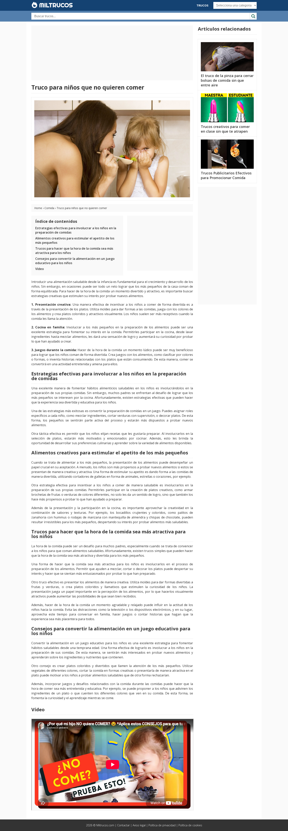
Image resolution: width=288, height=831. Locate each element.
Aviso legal (139, 825)
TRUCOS (202, 5)
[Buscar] (253, 16)
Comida (49, 208)
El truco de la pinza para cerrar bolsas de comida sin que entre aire (227, 80)
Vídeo (39, 269)
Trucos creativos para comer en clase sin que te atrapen (225, 129)
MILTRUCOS (55, 5)
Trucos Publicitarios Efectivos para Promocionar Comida (226, 175)
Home (38, 208)
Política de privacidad (162, 825)
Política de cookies (190, 825)
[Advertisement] (112, 52)
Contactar (123, 825)
